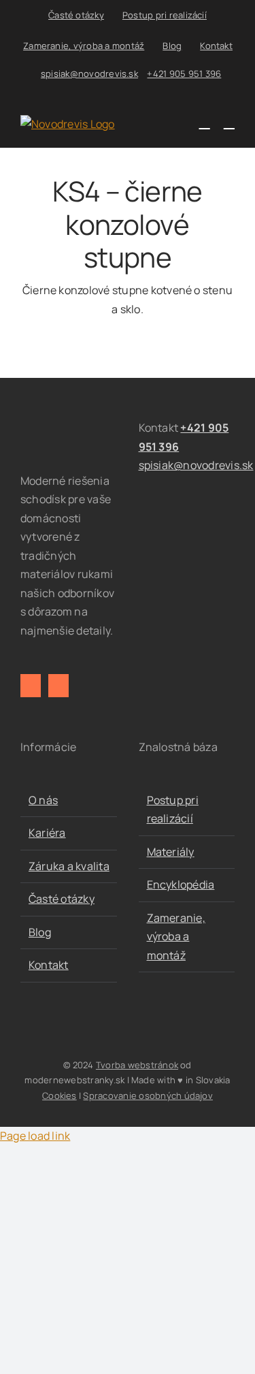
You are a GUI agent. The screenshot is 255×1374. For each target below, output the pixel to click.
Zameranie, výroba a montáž (176, 936)
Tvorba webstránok (137, 1065)
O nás (43, 800)
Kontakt (49, 964)
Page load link (35, 1135)
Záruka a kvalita (69, 866)
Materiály (170, 851)
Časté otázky (62, 898)
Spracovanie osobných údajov (147, 1095)
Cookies (59, 1095)
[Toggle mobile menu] (229, 122)
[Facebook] (30, 685)
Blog (40, 932)
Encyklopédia (181, 884)
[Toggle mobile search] (204, 122)
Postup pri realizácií (173, 810)
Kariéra (47, 832)
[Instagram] (58, 685)
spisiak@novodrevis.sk (89, 73)
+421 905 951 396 (184, 73)
